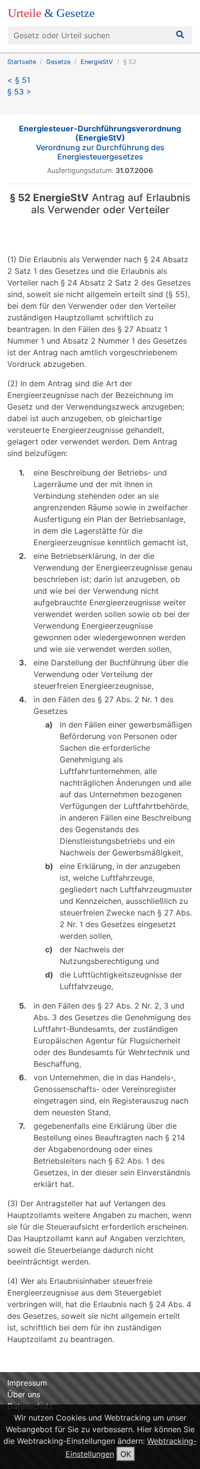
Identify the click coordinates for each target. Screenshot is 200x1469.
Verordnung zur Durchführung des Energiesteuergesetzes (100, 142)
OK (125, 1454)
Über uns (23, 1394)
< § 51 (18, 80)
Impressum (27, 1383)
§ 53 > (19, 91)
